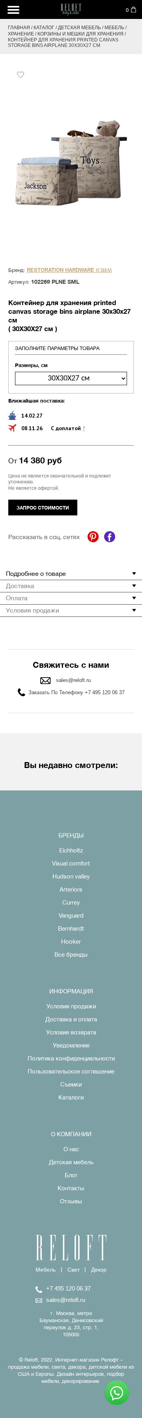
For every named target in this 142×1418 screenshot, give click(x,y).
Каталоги (71, 1097)
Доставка (20, 585)
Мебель (114, 27)
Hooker (71, 941)
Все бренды (71, 954)
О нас (71, 1149)
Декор (98, 1269)
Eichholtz (71, 850)
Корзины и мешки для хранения (80, 34)
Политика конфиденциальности (71, 1058)
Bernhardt (71, 928)
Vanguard (71, 915)
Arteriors (71, 889)
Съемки (71, 1084)
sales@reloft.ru (73, 680)
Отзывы (71, 1201)
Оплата (17, 597)
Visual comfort (71, 863)
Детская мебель (79, 27)
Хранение (21, 34)
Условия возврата (71, 1032)
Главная (19, 27)
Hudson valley (71, 876)
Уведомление (71, 1045)
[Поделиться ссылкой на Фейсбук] (109, 536)
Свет (73, 1269)
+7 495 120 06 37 (68, 1288)
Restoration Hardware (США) (69, 270)
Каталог (44, 27)
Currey (71, 902)
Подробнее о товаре (36, 573)
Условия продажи (32, 610)
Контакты (71, 1188)
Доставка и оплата (71, 1019)
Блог (71, 1175)
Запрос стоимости (43, 508)
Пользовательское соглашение (71, 1071)
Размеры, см (31, 365)
